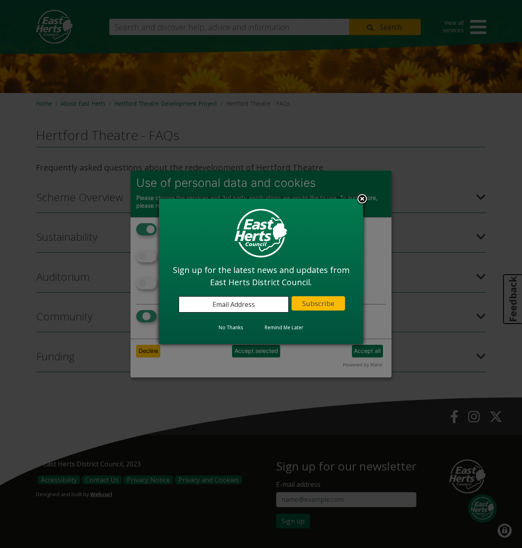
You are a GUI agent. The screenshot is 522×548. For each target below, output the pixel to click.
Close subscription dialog (362, 200)
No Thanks (231, 327)
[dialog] (261, 271)
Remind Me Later (284, 327)
